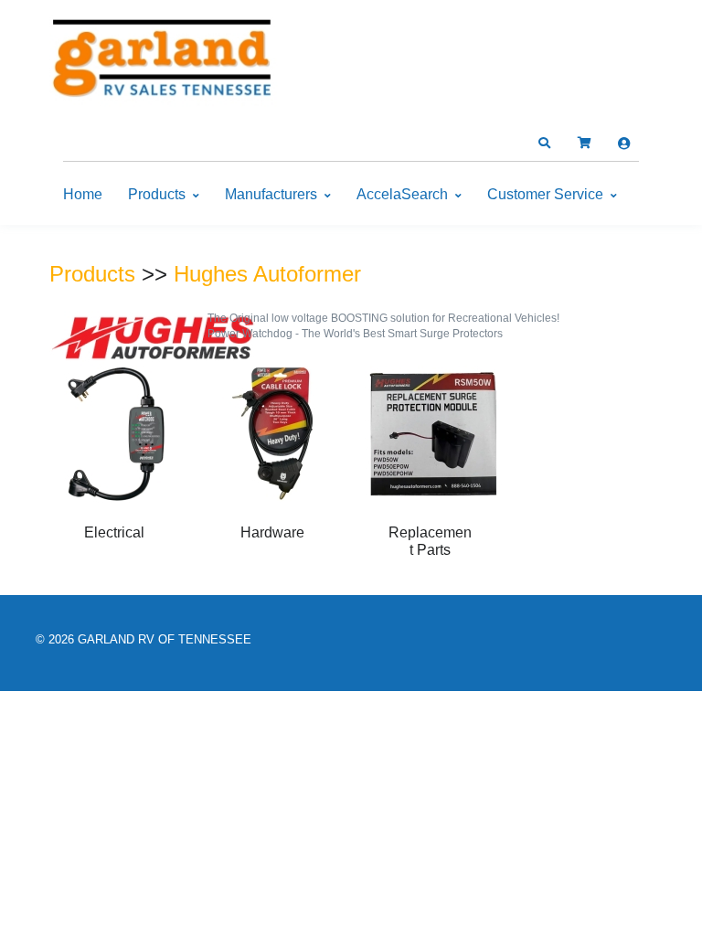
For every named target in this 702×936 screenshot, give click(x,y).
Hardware (272, 532)
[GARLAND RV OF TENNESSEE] (163, 61)
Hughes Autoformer (267, 273)
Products (157, 194)
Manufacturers (271, 194)
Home (82, 194)
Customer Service (545, 194)
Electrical (114, 532)
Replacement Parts (430, 541)
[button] (543, 143)
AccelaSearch (402, 194)
